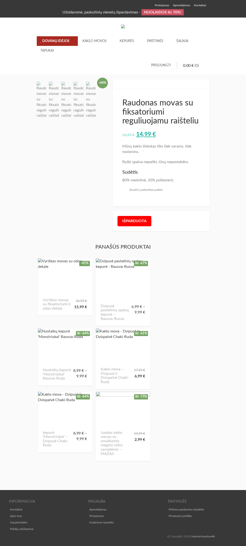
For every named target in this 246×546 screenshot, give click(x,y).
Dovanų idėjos (55, 41)
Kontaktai (16, 509)
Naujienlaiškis (18, 522)
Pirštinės (155, 41)
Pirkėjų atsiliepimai (22, 529)
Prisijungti (161, 65)
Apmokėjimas (97, 509)
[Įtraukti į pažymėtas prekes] (48, 291)
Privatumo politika (180, 516)
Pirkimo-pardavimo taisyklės (186, 509)
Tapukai (47, 50)
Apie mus (16, 516)
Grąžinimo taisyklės (101, 522)
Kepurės (127, 41)
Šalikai (182, 41)
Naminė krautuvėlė (203, 536)
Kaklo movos (94, 41)
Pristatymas (96, 516)
